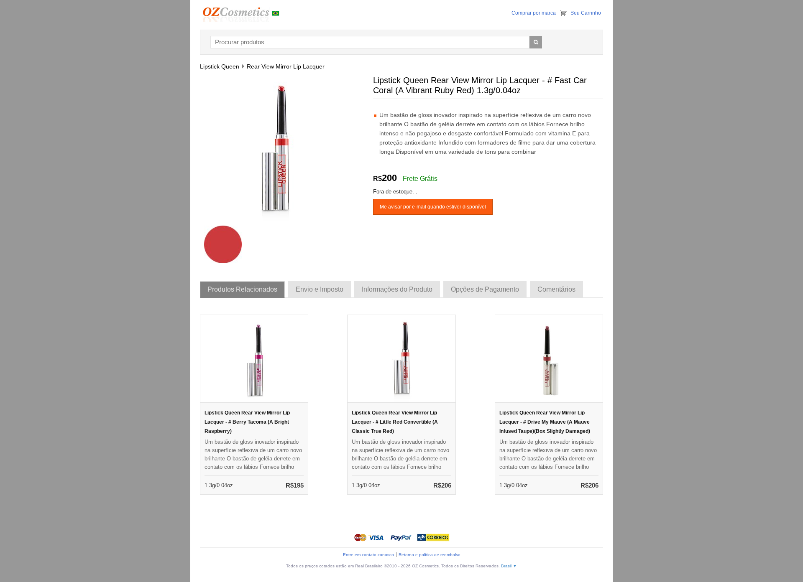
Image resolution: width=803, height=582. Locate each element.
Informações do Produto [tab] (397, 289)
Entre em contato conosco (368, 554)
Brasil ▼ (509, 566)
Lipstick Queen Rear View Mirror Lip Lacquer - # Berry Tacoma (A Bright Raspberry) (247, 422)
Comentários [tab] (556, 289)
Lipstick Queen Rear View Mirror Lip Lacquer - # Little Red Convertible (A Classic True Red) (395, 422)
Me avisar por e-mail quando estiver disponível (433, 207)
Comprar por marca (533, 13)
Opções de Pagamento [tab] (485, 289)
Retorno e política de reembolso (429, 554)
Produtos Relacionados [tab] (242, 289)
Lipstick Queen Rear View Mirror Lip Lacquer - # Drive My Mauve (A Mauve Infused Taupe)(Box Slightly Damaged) (544, 422)
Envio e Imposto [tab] (319, 289)
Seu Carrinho (585, 13)
